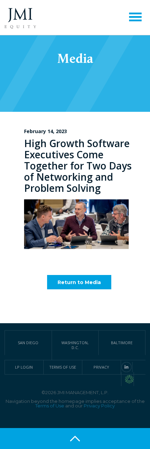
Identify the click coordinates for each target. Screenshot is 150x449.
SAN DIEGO (28, 342)
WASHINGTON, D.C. (75, 345)
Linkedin (126, 367)
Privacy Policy (99, 405)
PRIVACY (101, 367)
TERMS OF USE (62, 367)
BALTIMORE (122, 342)
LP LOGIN (24, 367)
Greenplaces (129, 379)
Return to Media (79, 282)
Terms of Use (49, 405)
